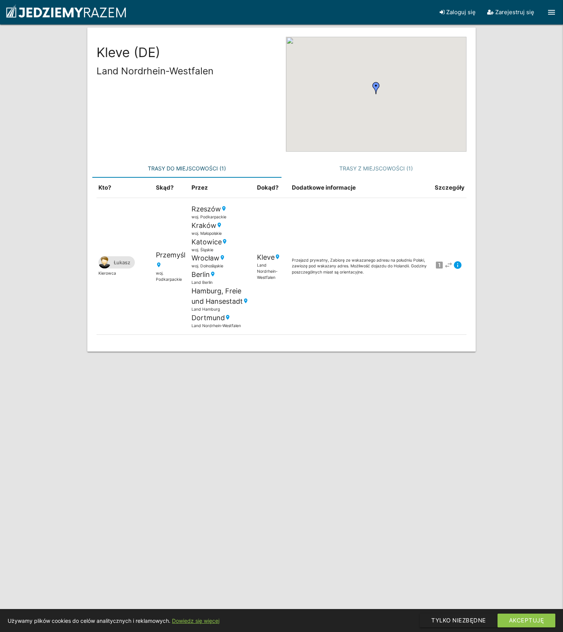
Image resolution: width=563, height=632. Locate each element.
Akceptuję (526, 620)
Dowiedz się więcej (195, 620)
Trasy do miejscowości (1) (187, 168)
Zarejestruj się (514, 12)
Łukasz (122, 262)
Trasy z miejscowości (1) (376, 168)
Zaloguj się (460, 12)
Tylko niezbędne (458, 620)
